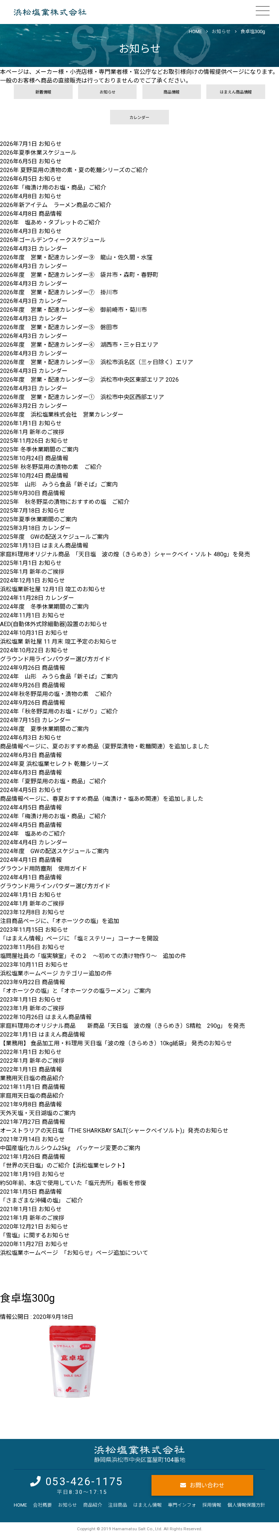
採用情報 (211, 1505)
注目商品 (117, 1505)
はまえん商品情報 (236, 92)
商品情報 (171, 92)
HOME (20, 1505)
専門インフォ (182, 1505)
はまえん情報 (147, 1505)
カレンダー (139, 117)
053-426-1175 (84, 1481)
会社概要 (42, 1505)
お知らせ (221, 31)
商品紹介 (92, 1505)
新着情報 (43, 92)
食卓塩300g (252, 31)
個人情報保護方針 (246, 1505)
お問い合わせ (207, 1485)
